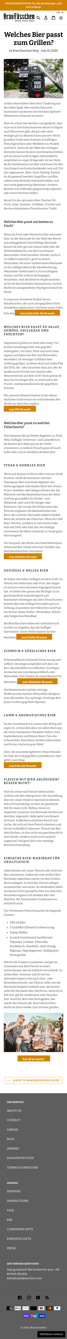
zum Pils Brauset (20, 409)
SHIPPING (14, 1191)
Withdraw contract (51, 1334)
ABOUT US (14, 1111)
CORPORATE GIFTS (20, 1229)
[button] (60, 12)
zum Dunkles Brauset (23, 557)
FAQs (10, 1210)
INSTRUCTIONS (17, 1201)
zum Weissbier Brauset (37, 682)
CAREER (12, 1129)
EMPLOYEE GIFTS (19, 1239)
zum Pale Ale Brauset (22, 765)
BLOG (11, 1139)
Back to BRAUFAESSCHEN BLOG (36, 1080)
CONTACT (13, 1120)
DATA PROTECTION (20, 1158)
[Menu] (61, 18)
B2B (9, 1220)
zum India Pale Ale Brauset (37, 313)
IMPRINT (13, 1148)
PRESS (11, 1248)
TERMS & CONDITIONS (22, 1167)
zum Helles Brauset (34, 637)
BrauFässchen (38, 1327)
